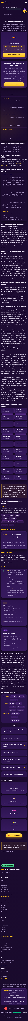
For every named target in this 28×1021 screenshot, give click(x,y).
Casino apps (4, 951)
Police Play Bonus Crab (6, 962)
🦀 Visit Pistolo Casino (14, 835)
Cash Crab (21, 696)
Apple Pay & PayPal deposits (8, 947)
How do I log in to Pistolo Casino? (11, 738)
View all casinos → (6, 896)
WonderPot (4, 165)
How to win (4, 945)
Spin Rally (19, 163)
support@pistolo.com (17, 534)
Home (2, 7)
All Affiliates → (5, 978)
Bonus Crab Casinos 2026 (12, 869)
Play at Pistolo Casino (14, 55)
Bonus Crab (13, 696)
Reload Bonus (15, 720)
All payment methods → (7, 936)
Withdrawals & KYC (6, 949)
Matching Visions (5, 971)
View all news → (5, 965)
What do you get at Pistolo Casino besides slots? (11, 760)
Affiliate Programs (18, 1017)
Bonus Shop (12, 710)
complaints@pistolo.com (17, 537)
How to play (4, 943)
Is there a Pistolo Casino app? (10, 753)
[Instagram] (2, 872)
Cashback (14, 717)
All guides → (4, 954)
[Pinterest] (9, 872)
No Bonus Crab (4, 889)
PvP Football (14, 700)
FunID (2, 920)
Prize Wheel (12, 706)
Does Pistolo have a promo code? (11, 767)
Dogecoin (3, 927)
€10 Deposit (4, 885)
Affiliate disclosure (9, 1017)
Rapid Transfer (4, 925)
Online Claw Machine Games (8, 960)
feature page (10, 347)
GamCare (21, 1001)
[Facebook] (7, 872)
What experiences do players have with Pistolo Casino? (13, 731)
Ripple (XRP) (4, 929)
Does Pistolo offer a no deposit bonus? (13, 774)
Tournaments (21, 706)
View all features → (6, 914)
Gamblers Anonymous (6, 1012)
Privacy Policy (17, 1015)
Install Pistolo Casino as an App (14, 84)
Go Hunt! (11, 703)
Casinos (7, 7)
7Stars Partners (5, 974)
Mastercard (4, 934)
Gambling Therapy (14, 995)
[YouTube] (4, 872)
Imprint (23, 1015)
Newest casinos (5, 883)
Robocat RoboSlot (5, 903)
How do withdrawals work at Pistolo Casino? (12, 745)
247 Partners (4, 976)
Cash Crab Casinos (5, 891)
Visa (2, 922)
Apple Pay (3, 931)
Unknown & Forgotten (6, 894)
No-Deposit (4, 887)
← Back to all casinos (7, 14)
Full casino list (4, 880)
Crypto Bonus (15, 713)
